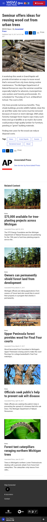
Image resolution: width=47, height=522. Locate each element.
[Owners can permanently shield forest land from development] (22, 257)
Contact (7, 499)
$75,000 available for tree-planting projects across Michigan (21, 220)
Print (42, 32)
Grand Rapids (24, 139)
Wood (28, 144)
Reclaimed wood (15, 144)
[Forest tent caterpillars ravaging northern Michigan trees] (22, 429)
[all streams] (44, 519)
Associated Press (22, 160)
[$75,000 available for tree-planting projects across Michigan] (22, 199)
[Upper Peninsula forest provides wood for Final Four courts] (22, 316)
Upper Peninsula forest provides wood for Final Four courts (23, 337)
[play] (3, 519)
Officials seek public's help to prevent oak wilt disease (22, 394)
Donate (40, 3)
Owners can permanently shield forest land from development (20, 279)
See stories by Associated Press (27, 165)
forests (36, 139)
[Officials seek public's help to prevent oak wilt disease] (22, 374)
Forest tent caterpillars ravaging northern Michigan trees (22, 450)
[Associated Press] (7, 163)
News (11, 139)
